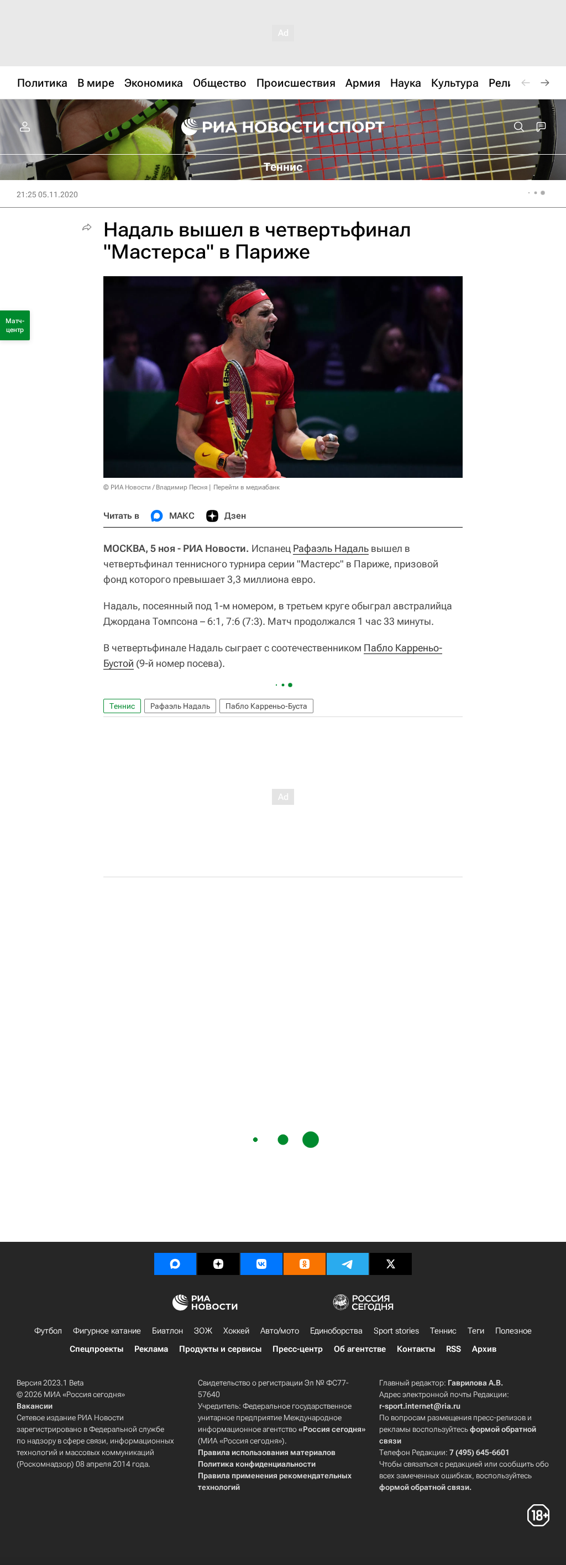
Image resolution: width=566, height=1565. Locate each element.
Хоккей (236, 1331)
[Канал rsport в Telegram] (348, 1264)
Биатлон (167, 1331)
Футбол (48, 1331)
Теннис (122, 706)
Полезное (513, 1331)
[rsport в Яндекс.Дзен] (218, 1264)
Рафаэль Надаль (331, 548)
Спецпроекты (96, 1349)
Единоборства (336, 1331)
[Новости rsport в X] (391, 1264)
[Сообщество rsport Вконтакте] (261, 1264)
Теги (476, 1331)
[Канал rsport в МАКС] (175, 1264)
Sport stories (396, 1331)
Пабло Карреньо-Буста (266, 706)
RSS (453, 1349)
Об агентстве (360, 1349)
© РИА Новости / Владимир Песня (155, 487)
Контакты (416, 1349)
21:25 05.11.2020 (47, 194)
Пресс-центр (297, 1349)
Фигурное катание (107, 1331)
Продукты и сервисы (220, 1349)
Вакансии (35, 1405)
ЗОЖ (203, 1331)
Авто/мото (279, 1331)
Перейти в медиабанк (246, 487)
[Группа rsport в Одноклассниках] (305, 1264)
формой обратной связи (424, 1487)
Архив (484, 1349)
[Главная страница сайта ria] (245, 127)
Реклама (151, 1349)
